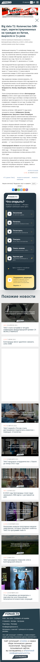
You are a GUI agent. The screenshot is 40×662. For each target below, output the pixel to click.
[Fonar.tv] (6, 2)
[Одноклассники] (24, 190)
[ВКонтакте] (13, 190)
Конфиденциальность (10, 627)
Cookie (24, 641)
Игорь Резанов (33, 170)
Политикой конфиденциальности (22, 651)
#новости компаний (23, 178)
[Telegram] (21, 190)
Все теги (10, 618)
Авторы (13, 621)
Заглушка (20, 621)
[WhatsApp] (18, 190)
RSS (4, 618)
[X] (16, 190)
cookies (20, 635)
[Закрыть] (37, 20)
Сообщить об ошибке (21, 618)
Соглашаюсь (20, 656)
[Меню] (37, 2)
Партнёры (6, 624)
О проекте (6, 621)
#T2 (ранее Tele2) (9, 178)
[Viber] (27, 190)
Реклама (14, 624)
